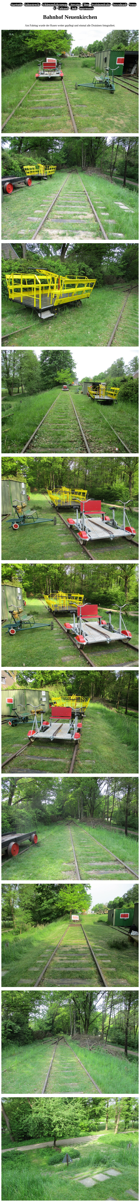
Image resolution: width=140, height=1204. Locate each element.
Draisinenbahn (100, 4)
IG (55, 8)
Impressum (86, 8)
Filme (86, 4)
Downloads (120, 4)
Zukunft (63, 8)
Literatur (74, 4)
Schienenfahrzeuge (54, 4)
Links (74, 8)
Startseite (16, 4)
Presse (132, 4)
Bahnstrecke (32, 4)
